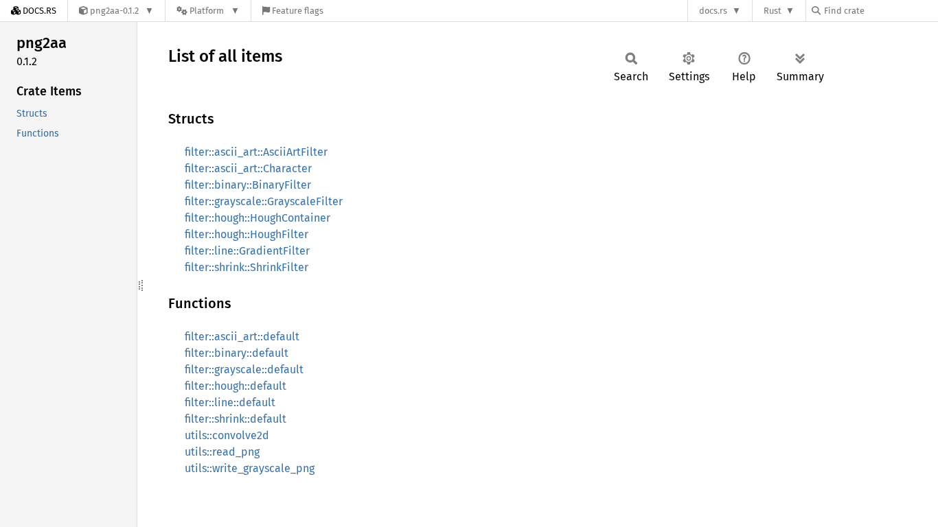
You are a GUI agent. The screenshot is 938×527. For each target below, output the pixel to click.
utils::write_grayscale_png (249, 468)
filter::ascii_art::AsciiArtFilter (256, 152)
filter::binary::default (236, 353)
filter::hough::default (235, 386)
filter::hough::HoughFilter (246, 234)
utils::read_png (222, 451)
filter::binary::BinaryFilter (248, 184)
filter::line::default (230, 402)
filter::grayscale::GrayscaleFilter (264, 201)
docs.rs (713, 10)
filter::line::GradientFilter (247, 250)
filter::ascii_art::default (242, 336)
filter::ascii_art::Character (248, 168)
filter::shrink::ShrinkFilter (246, 267)
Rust (772, 10)
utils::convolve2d (227, 435)
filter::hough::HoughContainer (257, 217)
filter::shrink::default (235, 418)
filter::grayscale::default (244, 369)
